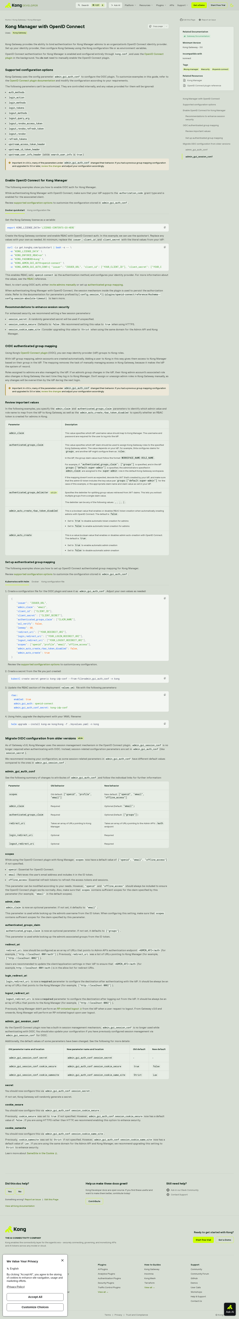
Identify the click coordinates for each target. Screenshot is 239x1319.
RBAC (30, 278)
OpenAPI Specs (59, 1287)
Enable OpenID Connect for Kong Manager (36, 180)
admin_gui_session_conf (22, 1021)
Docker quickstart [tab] (15, 210)
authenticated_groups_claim (22, 924)
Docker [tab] (35, 581)
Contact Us (196, 1301)
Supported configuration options (29, 70)
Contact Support (179, 1194)
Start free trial (203, 1239)
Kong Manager (34, 19)
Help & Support (198, 1296)
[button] (165, 227)
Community (196, 1269)
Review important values (22, 402)
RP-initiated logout (68, 1008)
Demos (194, 1282)
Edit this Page (51, 1199)
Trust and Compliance (137, 1314)
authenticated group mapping (105, 284)
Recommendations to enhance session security (37, 307)
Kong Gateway (19, 19)
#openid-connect (220, 69)
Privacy (118, 1314)
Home (8, 19)
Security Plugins (106, 1282)
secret (9, 1085)
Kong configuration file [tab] (38, 210)
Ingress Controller (61, 1291)
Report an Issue (33, 1199)
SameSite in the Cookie (40, 1153)
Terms (108, 1314)
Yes (10, 1191)
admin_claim (12, 901)
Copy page (158, 26)
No (19, 1191)
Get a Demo (199, 5)
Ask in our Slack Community (185, 1190)
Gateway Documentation (198, 36)
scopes (9, 853)
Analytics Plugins (106, 1273)
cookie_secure (14, 1104)
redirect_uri (12, 944)
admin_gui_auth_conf (20, 771)
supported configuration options (33, 202)
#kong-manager (191, 69)
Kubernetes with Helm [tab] (17, 581)
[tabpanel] (87, 249)
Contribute (94, 1201)
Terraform (149, 1282)
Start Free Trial (218, 5)
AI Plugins (103, 1269)
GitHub (194, 1278)
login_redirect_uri (16, 975)
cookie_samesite (15, 1127)
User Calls (196, 1287)
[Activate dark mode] (232, 5)
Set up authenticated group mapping (30, 562)
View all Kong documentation (20, 1205)
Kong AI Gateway (60, 1273)
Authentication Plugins (109, 1278)
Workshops (196, 1291)
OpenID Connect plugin (34, 352)
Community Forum (200, 1273)
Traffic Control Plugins (109, 1287)
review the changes (51, 166)
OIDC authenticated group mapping (31, 346)
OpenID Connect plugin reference (204, 85)
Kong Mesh (57, 1278)
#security (205, 69)
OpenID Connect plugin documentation (32, 80)
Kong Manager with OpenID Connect (201, 98)
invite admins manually (62, 284)
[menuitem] (130, 5)
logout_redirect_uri (17, 993)
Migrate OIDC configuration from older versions (44, 738)
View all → (103, 1291)
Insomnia (56, 1282)
